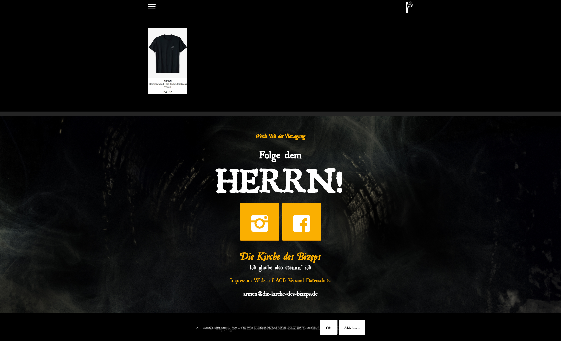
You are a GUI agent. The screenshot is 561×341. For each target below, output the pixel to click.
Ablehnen (352, 327)
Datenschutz (318, 279)
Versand (296, 279)
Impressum (241, 279)
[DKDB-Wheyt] (409, 7)
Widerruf (263, 279)
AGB (280, 279)
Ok (328, 327)
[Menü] (151, 6)
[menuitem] (151, 6)
